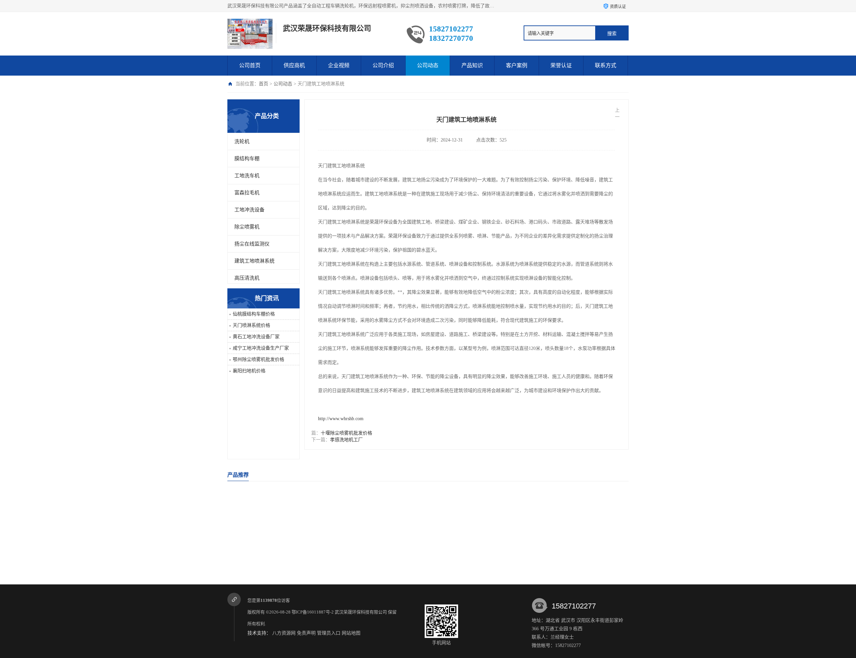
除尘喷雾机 (246, 226)
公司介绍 (383, 65)
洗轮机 (241, 141)
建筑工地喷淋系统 (254, 261)
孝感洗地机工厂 (346, 439)
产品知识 (472, 65)
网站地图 (351, 633)
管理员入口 (328, 633)
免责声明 (306, 633)
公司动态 (427, 65)
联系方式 (605, 65)
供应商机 (294, 65)
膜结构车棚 (246, 158)
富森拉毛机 (246, 192)
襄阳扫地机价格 (249, 370)
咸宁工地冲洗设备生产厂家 (261, 348)
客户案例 (516, 65)
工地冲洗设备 (249, 209)
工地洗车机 (246, 175)
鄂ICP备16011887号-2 (313, 612)
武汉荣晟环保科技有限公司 (361, 612)
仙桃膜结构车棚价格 (254, 313)
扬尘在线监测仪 (252, 244)
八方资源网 (284, 633)
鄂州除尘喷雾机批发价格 (258, 359)
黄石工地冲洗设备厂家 (256, 336)
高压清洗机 (246, 278)
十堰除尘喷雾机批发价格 (346, 433)
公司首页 (249, 65)
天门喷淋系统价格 (251, 325)
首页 (263, 83)
